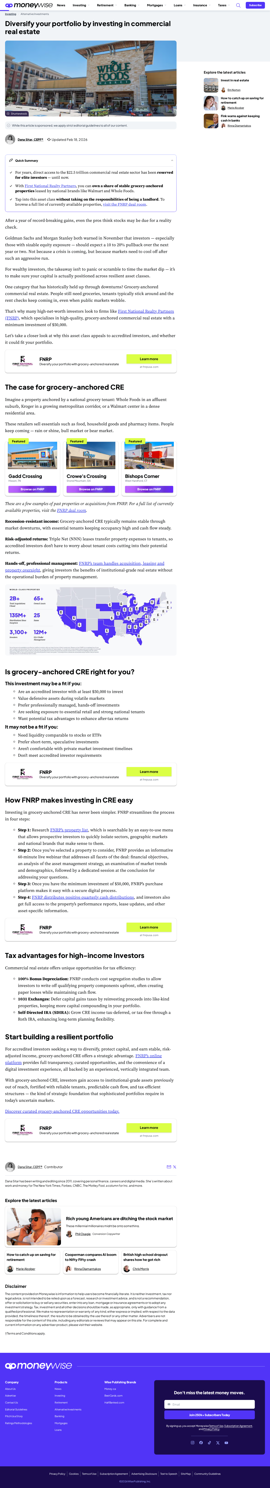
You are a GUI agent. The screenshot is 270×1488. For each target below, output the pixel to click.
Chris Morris (141, 1269)
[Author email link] (169, 1166)
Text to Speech (168, 1473)
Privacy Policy (212, 1429)
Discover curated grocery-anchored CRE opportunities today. (62, 1111)
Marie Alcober (25, 1269)
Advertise (10, 1395)
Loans (178, 5)
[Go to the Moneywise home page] (29, 5)
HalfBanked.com (114, 1402)
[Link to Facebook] (201, 1442)
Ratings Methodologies (18, 1423)
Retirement (105, 5)
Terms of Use (216, 1425)
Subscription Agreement (238, 1425)
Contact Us (11, 1402)
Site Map (186, 1473)
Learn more (149, 359)
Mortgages (155, 5)
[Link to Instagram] (192, 1442)
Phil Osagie (83, 1234)
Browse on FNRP (32, 489)
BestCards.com (113, 1395)
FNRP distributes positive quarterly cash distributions (83, 897)
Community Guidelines (207, 1473)
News (61, 5)
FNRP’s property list (69, 830)
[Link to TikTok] (209, 1442)
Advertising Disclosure (144, 1473)
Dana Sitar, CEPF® (30, 139)
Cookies (74, 1473)
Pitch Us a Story (14, 1416)
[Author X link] (175, 1167)
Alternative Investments (68, 1409)
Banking (130, 5)
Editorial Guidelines (16, 1409)
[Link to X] (218, 1442)
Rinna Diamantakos (87, 1269)
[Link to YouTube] (226, 1442)
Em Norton (234, 89)
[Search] (238, 5)
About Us (10, 1388)
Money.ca (110, 1388)
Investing (79, 5)
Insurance (200, 5)
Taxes (222, 5)
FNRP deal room (71, 510)
